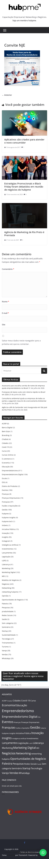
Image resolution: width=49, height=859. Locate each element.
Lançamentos (7, 553)
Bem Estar (6, 431)
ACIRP (4, 423)
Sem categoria (7, 623)
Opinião (5, 596)
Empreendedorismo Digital (12, 474)
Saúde (4, 619)
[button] (43, 852)
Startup (5, 631)
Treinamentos (7, 643)
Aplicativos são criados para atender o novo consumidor (24, 141)
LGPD (4, 560)
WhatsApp (6, 658)
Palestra (5, 603)
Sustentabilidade (8, 635)
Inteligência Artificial (10, 545)
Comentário (8, 269)
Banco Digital (7, 427)
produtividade (7, 611)
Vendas (5, 654)
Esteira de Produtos (9, 486)
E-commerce (7, 459)
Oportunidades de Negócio (12, 600)
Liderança (6, 564)
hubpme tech (7, 521)
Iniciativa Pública (8, 529)
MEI (3, 576)
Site (3, 324)
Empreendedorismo (10, 470)
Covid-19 (5, 447)
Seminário (6, 627)
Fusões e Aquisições (10, 506)
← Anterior (7, 95)
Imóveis (5, 525)
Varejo (4, 650)
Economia (6, 463)
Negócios (5, 584)
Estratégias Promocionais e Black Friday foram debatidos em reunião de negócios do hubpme (23, 186)
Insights (5, 537)
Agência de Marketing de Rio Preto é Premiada (24, 234)
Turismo (5, 647)
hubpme (5, 513)
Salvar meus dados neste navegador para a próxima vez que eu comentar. (21, 342)
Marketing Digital (9, 572)
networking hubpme (10, 592)
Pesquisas (6, 607)
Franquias (6, 502)
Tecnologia (6, 639)
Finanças (5, 494)
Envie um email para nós (12, 786)
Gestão (4, 510)
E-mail (5, 313)
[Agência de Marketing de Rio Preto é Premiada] (24, 204)
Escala (4, 478)
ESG (3, 482)
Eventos (5, 490)
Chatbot (5, 439)
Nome (5, 301)
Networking (6, 588)
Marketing (6, 568)
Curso (4, 451)
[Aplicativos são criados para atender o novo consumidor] (24, 112)
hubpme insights (8, 517)
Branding (5, 435)
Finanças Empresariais (11, 498)
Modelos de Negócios (10, 580)
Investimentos (7, 549)
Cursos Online (7, 455)
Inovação (5, 533)
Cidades (5, 443)
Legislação (6, 557)
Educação (6, 466)
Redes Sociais (7, 615)
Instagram (6, 541)
